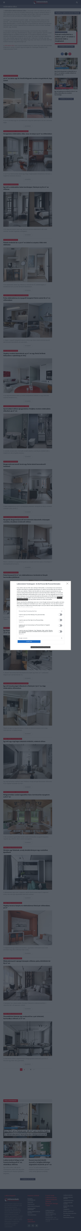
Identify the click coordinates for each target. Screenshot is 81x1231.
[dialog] (40, 615)
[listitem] (40, 611)
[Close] (67, 584)
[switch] (60, 615)
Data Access (40, 647)
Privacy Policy (47, 647)
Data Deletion (34, 647)
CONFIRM (29, 641)
